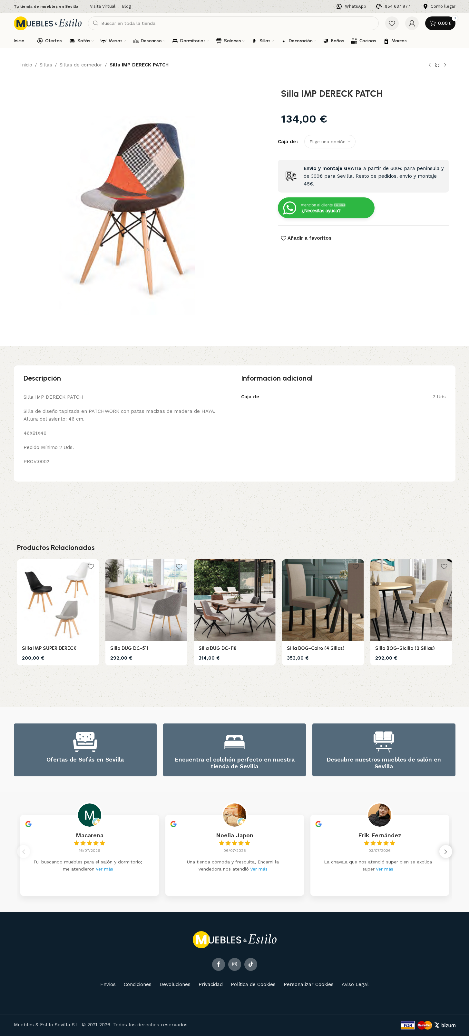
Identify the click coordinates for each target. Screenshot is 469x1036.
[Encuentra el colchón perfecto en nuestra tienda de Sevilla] (234, 742)
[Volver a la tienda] (437, 65)
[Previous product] (430, 65)
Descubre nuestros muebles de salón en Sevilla (384, 763)
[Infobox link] (351, 6)
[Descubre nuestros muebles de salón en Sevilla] (384, 742)
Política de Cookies (253, 984)
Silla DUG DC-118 (218, 648)
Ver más (104, 869)
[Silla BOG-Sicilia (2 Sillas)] (411, 600)
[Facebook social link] (218, 964)
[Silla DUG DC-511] (146, 600)
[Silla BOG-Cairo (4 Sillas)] (323, 600)
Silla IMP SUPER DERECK (49, 648)
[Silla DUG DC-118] (235, 600)
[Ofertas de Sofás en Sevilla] (85, 742)
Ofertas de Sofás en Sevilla (85, 759)
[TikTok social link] (250, 964)
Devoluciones (175, 984)
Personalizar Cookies (309, 984)
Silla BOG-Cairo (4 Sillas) (316, 648)
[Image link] (235, 939)
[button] (445, 851)
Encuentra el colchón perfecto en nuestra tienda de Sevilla (235, 763)
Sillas (46, 65)
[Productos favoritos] (392, 23)
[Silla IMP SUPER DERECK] (58, 600)
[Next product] (445, 65)
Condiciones (137, 984)
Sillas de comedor (81, 65)
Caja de (287, 141)
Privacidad (211, 984)
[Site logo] (48, 23)
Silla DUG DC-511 (129, 648)
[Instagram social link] (234, 964)
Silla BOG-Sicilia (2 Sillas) (405, 648)
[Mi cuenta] (412, 23)
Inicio (26, 65)
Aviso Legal (355, 984)
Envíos (108, 984)
